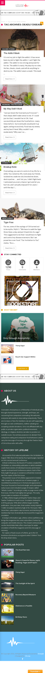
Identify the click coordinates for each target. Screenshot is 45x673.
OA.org (27, 656)
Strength (41, 654)
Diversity (6, 163)
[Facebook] (22, 659)
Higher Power (8, 49)
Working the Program (12, 105)
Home (3, 21)
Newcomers (7, 218)
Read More (9, 79)
